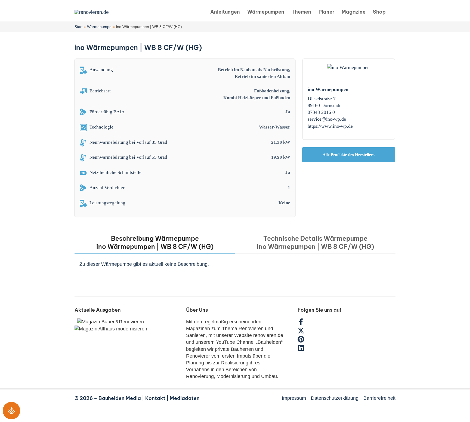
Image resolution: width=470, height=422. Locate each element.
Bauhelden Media (119, 398)
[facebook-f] (304, 323)
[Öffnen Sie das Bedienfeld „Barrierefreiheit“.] (11, 410)
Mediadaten (185, 398)
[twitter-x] (304, 332)
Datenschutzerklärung (334, 398)
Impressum (294, 398)
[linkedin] (302, 349)
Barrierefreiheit (379, 398)
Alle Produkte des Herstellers (349, 154)
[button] (393, 12)
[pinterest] (304, 341)
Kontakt (155, 398)
